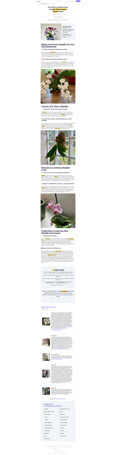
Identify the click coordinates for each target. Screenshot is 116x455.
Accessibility (62, 453)
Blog (68, 1)
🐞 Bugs (61, 411)
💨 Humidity (46, 419)
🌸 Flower (45, 417)
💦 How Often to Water (64, 417)
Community (73, 1)
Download (78, 1)
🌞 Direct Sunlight (47, 414)
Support (50, 453)
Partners (53, 453)
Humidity (45, 3)
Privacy (56, 453)
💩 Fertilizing (61, 414)
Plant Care (57, 1)
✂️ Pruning (61, 430)
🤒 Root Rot (61, 433)
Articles (62, 1)
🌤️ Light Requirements (48, 427)
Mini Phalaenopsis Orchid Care (53, 406)
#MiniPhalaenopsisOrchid (48, 307)
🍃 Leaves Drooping (47, 422)
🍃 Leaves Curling (62, 419)
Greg (47, 309)
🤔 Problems (61, 427)
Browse (58, 398)
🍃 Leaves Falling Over (48, 425)
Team (65, 1)
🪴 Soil (45, 436)
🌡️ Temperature (62, 436)
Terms (59, 453)
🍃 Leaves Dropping (63, 422)
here (58, 21)
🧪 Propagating (47, 430)
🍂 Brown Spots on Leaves (49, 411)
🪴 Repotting (46, 433)
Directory (66, 453)
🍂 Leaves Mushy (62, 425)
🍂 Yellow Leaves (47, 438)
